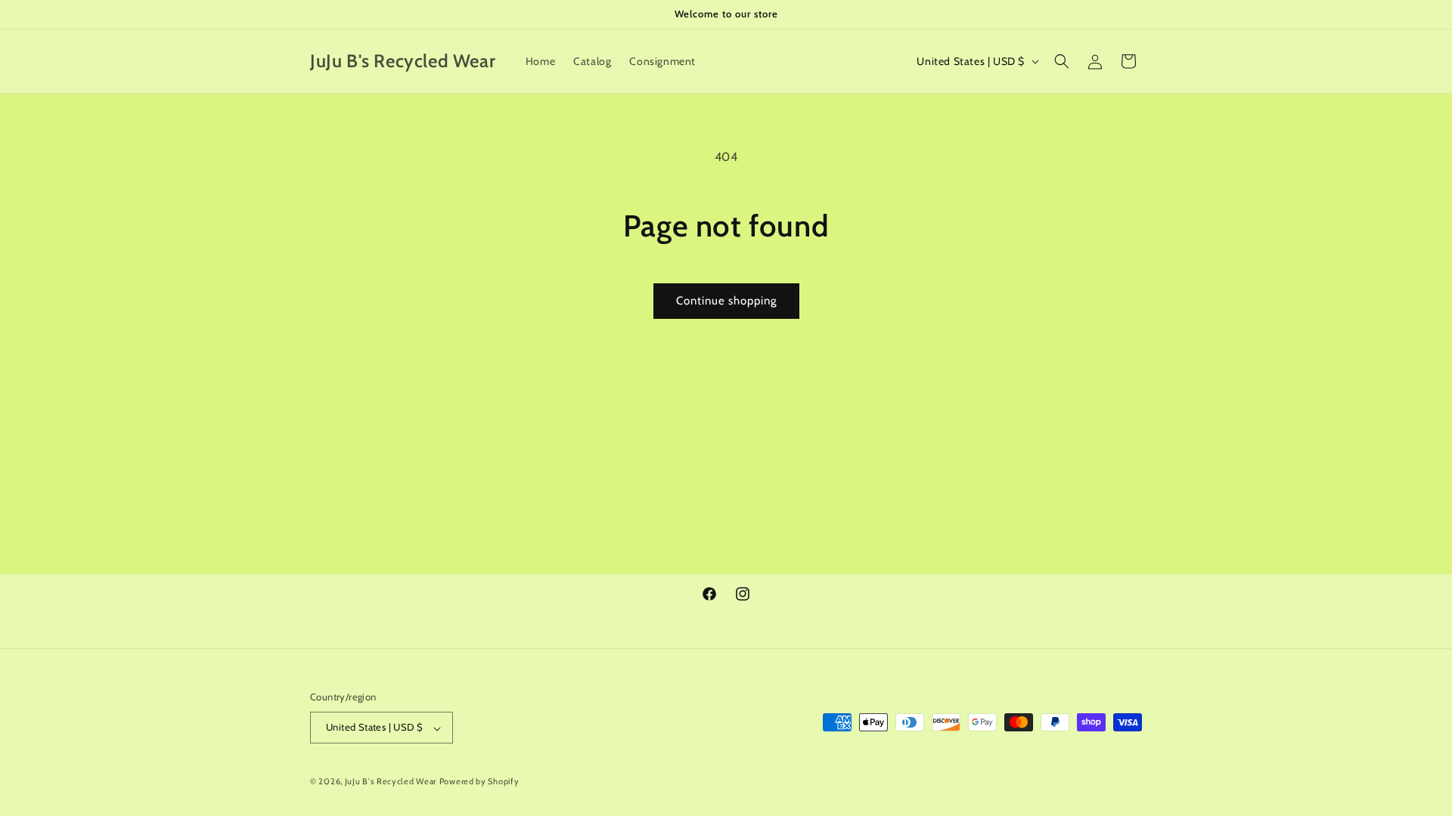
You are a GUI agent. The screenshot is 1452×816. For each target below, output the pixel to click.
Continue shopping (726, 301)
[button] (1061, 61)
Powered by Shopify (479, 781)
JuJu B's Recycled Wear (390, 781)
